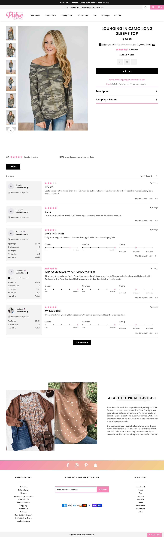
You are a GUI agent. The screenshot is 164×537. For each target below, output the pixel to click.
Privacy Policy (23, 499)
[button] (127, 49)
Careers (23, 493)
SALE (141, 511)
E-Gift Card (140, 508)
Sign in (109, 84)
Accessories (140, 505)
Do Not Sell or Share (23, 518)
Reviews (23, 511)
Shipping (23, 505)
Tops (140, 493)
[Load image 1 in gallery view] (53, 78)
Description (102, 91)
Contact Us (23, 508)
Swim (140, 490)
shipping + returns (107, 99)
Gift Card (117, 15)
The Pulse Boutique (87, 534)
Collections (49, 15)
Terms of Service (23, 502)
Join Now (103, 489)
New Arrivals (35, 15)
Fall (95, 15)
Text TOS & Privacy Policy (23, 496)
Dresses (141, 496)
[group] (53, 78)
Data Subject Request (23, 515)
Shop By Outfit (66, 15)
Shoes (140, 502)
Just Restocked (83, 15)
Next (11, 130)
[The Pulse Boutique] (14, 15)
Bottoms (140, 499)
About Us (23, 486)
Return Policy (23, 490)
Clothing (104, 15)
